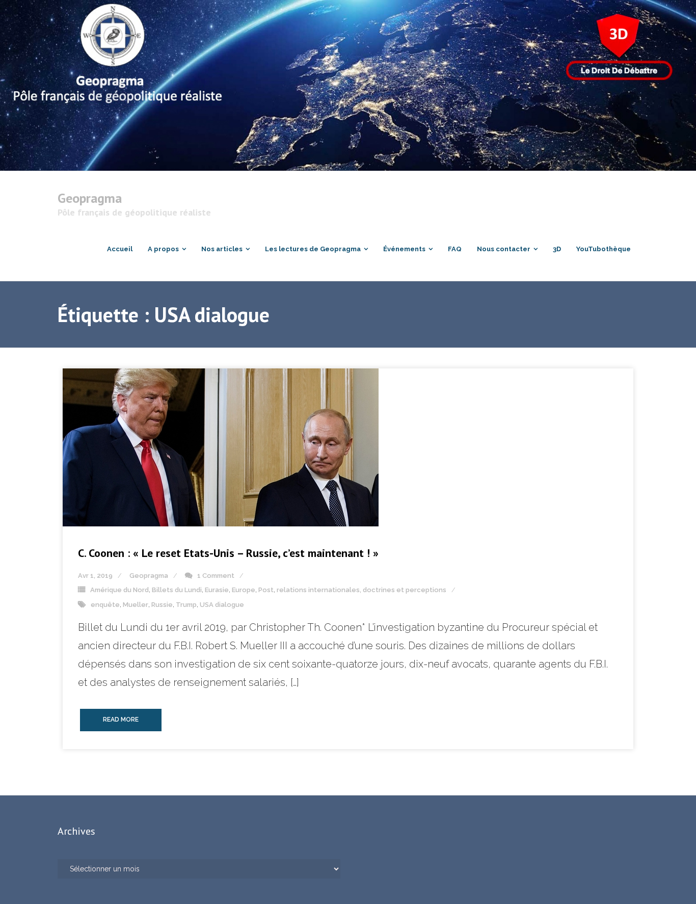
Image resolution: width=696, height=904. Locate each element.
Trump (186, 604)
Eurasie (217, 590)
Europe (243, 590)
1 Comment (215, 575)
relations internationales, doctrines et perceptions (361, 590)
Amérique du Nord (119, 590)
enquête (105, 604)
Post (266, 590)
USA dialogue (222, 604)
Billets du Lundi (177, 590)
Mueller (135, 604)
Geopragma (148, 575)
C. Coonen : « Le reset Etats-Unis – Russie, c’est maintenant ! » (228, 553)
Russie (162, 604)
